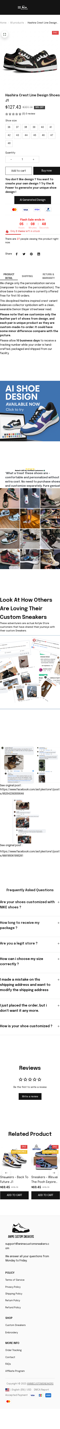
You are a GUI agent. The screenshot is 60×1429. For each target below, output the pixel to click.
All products (17, 23)
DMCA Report (41, 1390)
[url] (40, 1384)
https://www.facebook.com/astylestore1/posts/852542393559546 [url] (30, 791)
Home (3, 23)
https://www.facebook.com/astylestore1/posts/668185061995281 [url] (30, 853)
